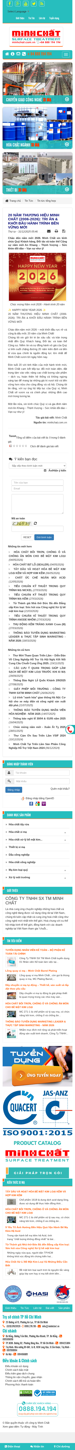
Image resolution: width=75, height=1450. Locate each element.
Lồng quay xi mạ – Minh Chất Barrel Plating (31, 970)
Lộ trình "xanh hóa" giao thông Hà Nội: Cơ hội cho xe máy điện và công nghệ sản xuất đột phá (37, 701)
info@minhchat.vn (50, 1326)
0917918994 (12, 1350)
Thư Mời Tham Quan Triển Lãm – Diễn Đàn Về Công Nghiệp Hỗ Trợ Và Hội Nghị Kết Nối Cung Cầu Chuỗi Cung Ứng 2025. (37, 659)
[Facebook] (31, 803)
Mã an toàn (18, 518)
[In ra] (57, 231)
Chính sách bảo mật (16, 1369)
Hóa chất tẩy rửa (19, 824)
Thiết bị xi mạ (17, 847)
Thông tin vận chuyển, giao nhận (23, 1377)
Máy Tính (37, 1426)
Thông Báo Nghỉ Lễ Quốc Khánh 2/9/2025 (39, 680)
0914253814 (64, 1343)
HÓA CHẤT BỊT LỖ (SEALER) (31, 564)
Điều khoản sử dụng (16, 1366)
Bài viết (50, 1307)
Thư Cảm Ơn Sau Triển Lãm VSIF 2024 (40, 735)
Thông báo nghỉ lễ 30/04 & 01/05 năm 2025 (39, 718)
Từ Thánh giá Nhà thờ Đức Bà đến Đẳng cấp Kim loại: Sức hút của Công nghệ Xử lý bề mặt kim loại (37, 607)
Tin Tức (31, 18)
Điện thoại (13, 1446)
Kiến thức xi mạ (16, 1182)
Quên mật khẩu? (60, 788)
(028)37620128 (13, 1326)
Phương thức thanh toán (19, 1384)
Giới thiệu (20, 18)
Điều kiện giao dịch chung (19, 1373)
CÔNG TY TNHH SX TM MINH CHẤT (34, 900)
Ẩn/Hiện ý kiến (57, 470)
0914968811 (22, 1354)
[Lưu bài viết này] (64, 231)
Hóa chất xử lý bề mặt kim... (25, 839)
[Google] (38, 803)
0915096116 (8, 1339)
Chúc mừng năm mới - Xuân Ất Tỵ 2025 (39, 727)
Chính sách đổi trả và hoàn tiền (22, 1380)
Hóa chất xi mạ (18, 831)
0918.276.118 (30, 1326)
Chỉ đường (63, 1446)
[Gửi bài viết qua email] (49, 231)
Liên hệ (42, 18)
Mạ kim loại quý (18, 869)
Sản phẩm (64, 1307)
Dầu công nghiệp (19, 854)
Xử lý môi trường (19, 877)
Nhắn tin (38, 1446)
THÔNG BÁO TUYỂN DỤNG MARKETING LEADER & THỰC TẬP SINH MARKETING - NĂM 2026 (37, 636)
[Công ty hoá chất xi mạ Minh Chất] (36, 36)
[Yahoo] (44, 803)
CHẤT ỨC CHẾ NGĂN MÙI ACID (40, 577)
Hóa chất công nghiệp (22, 862)
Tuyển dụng (54, 18)
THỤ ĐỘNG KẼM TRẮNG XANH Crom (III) (39, 624)
